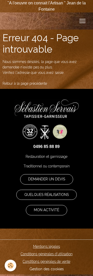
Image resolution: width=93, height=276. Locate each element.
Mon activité (46, 210)
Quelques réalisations (46, 195)
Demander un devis (46, 179)
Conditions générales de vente (46, 261)
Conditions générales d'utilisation (47, 254)
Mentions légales (46, 246)
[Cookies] (10, 265)
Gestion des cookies (46, 269)
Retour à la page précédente (25, 83)
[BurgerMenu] (82, 21)
